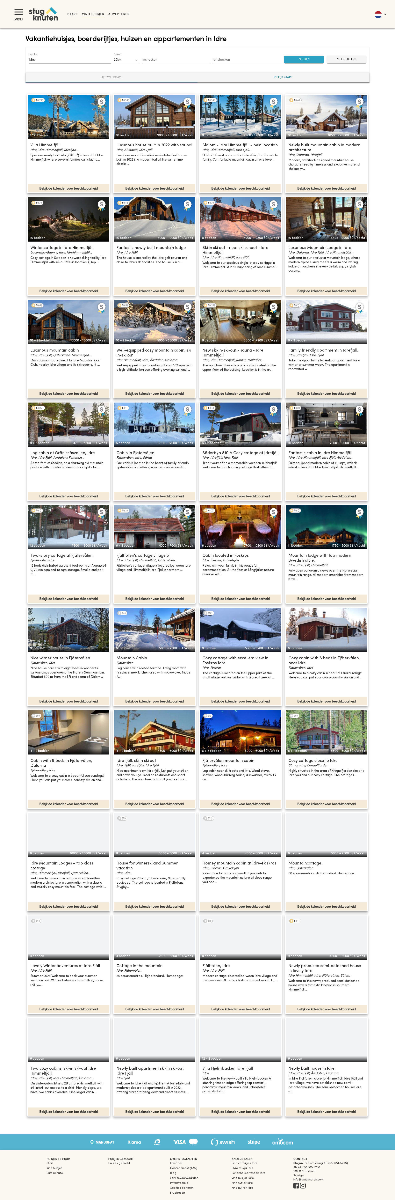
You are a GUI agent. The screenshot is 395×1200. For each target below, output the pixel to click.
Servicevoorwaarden (184, 1178)
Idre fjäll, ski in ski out (136, 761)
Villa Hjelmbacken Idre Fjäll (227, 1069)
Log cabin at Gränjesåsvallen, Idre (62, 453)
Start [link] (72, 14)
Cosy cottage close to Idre (313, 761)
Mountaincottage (304, 864)
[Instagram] (303, 1186)
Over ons (176, 1163)
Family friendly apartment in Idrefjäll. (323, 351)
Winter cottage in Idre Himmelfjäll (61, 248)
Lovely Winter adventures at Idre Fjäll (65, 966)
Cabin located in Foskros (225, 556)
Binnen (117, 54)
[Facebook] (296, 1186)
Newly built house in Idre (311, 1069)
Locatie (33, 54)
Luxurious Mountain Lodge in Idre (319, 248)
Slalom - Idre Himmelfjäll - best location (240, 145)
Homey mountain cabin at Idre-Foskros (239, 864)
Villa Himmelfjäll (45, 145)
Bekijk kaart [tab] (283, 77)
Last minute (54, 1173)
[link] (244, 1163)
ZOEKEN (304, 59)
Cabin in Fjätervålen (135, 453)
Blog (173, 1173)
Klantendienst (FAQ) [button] (184, 1168)
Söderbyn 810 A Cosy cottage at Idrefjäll (240, 453)
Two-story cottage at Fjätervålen (61, 556)
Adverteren (119, 14)
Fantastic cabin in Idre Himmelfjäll (320, 453)
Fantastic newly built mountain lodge (151, 248)
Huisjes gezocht (119, 1163)
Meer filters (346, 59)
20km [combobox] (118, 59)
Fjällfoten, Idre (216, 966)
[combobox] (67, 59)
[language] (380, 14)
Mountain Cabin (131, 658)
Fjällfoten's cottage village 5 (142, 556)
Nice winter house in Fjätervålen (60, 658)
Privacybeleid (179, 1183)
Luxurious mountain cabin (54, 351)
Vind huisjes (93, 14)
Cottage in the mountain (139, 966)
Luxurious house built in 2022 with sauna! (154, 145)
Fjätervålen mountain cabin (228, 761)
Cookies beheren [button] (182, 1188)
